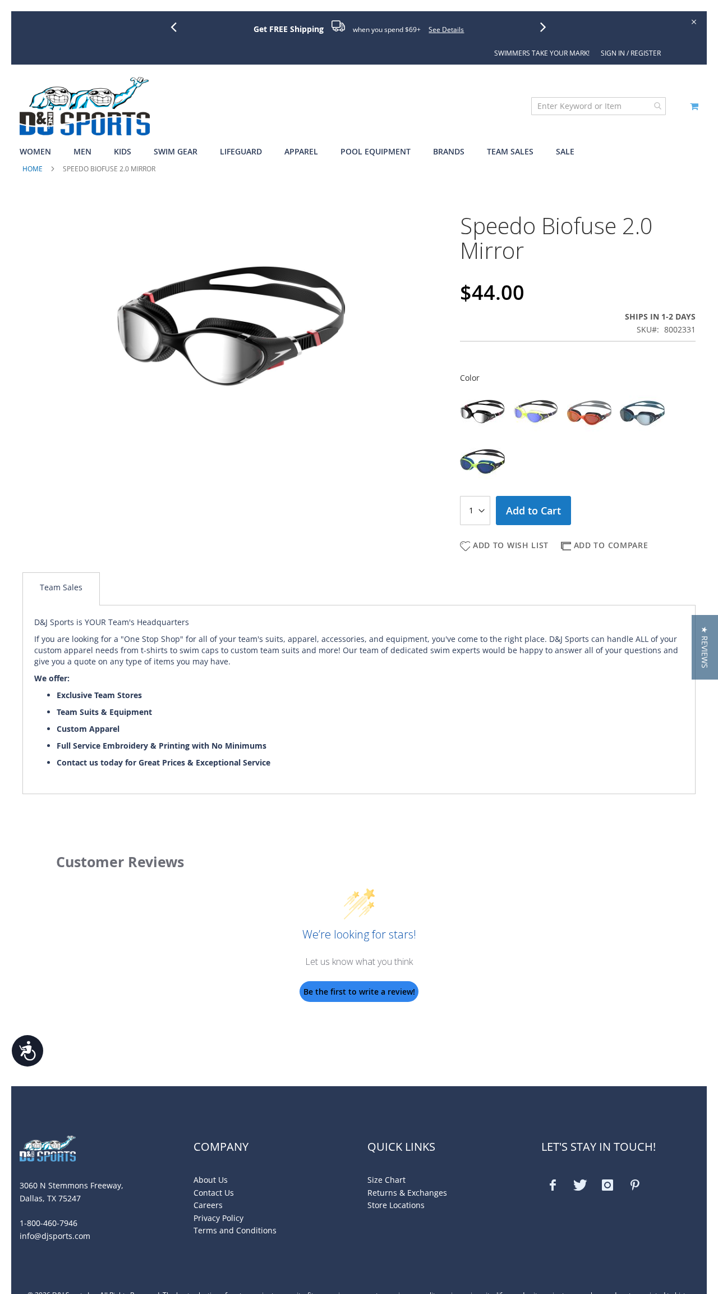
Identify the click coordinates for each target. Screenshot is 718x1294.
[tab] (61, 588)
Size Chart (386, 1179)
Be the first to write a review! (359, 991)
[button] (705, 647)
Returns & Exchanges (407, 1192)
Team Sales (61, 587)
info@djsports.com (55, 1236)
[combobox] (598, 106)
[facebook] (552, 1185)
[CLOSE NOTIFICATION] (693, 21)
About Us (211, 1179)
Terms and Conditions (235, 1230)
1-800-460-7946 (48, 1223)
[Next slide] (547, 26)
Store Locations (396, 1205)
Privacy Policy (218, 1218)
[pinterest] (635, 1185)
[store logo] (85, 105)
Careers (208, 1205)
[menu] (359, 152)
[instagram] (607, 1185)
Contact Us (214, 1192)
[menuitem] (41, 152)
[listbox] (578, 437)
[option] (482, 411)
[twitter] (580, 1185)
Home (32, 169)
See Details (446, 29)
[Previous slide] (178, 26)
